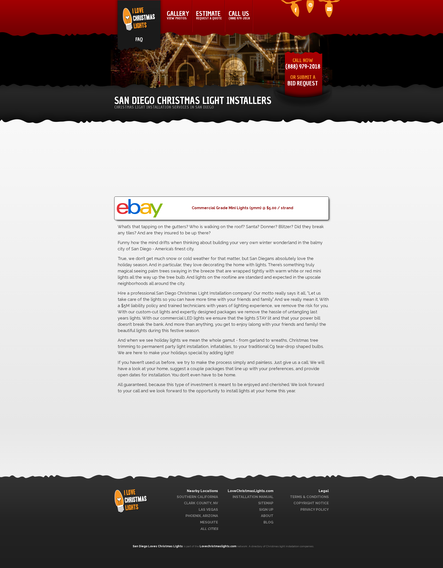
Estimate (209, 15)
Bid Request (302, 83)
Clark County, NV (201, 503)
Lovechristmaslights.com (218, 546)
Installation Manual (253, 497)
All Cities (209, 529)
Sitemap (265, 503)
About (267, 516)
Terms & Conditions (309, 497)
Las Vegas (208, 509)
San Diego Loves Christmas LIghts (158, 546)
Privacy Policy (314, 509)
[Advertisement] (221, 164)
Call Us (239, 15)
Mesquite (209, 522)
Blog (268, 522)
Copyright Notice (311, 503)
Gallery (178, 15)
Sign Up (266, 509)
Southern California (197, 497)
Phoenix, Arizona (202, 516)
